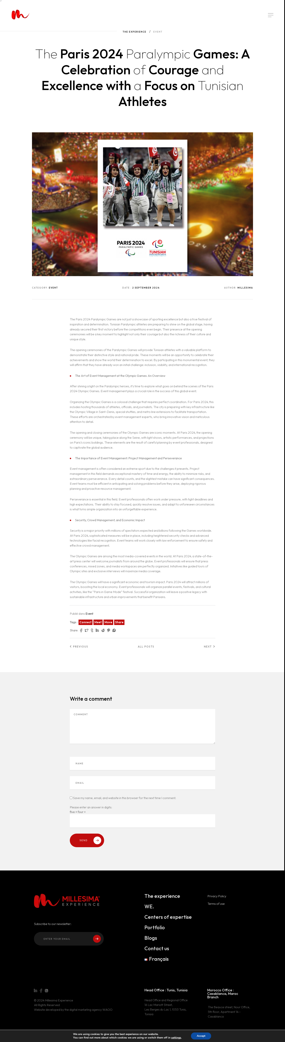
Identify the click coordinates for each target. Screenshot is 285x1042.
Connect (85, 622)
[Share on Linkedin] (97, 630)
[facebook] (41, 990)
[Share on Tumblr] (92, 630)
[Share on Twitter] (86, 630)
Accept (201, 1036)
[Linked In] (35, 990)
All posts (146, 646)
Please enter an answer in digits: (91, 807)
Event (89, 613)
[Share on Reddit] (103, 630)
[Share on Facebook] (81, 630)
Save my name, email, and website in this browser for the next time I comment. (124, 798)
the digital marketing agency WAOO (88, 1010)
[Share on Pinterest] (108, 630)
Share (119, 622)
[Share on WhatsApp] (114, 630)
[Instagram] (46, 990)
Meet (98, 622)
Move (108, 622)
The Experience (134, 31)
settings (176, 1037)
